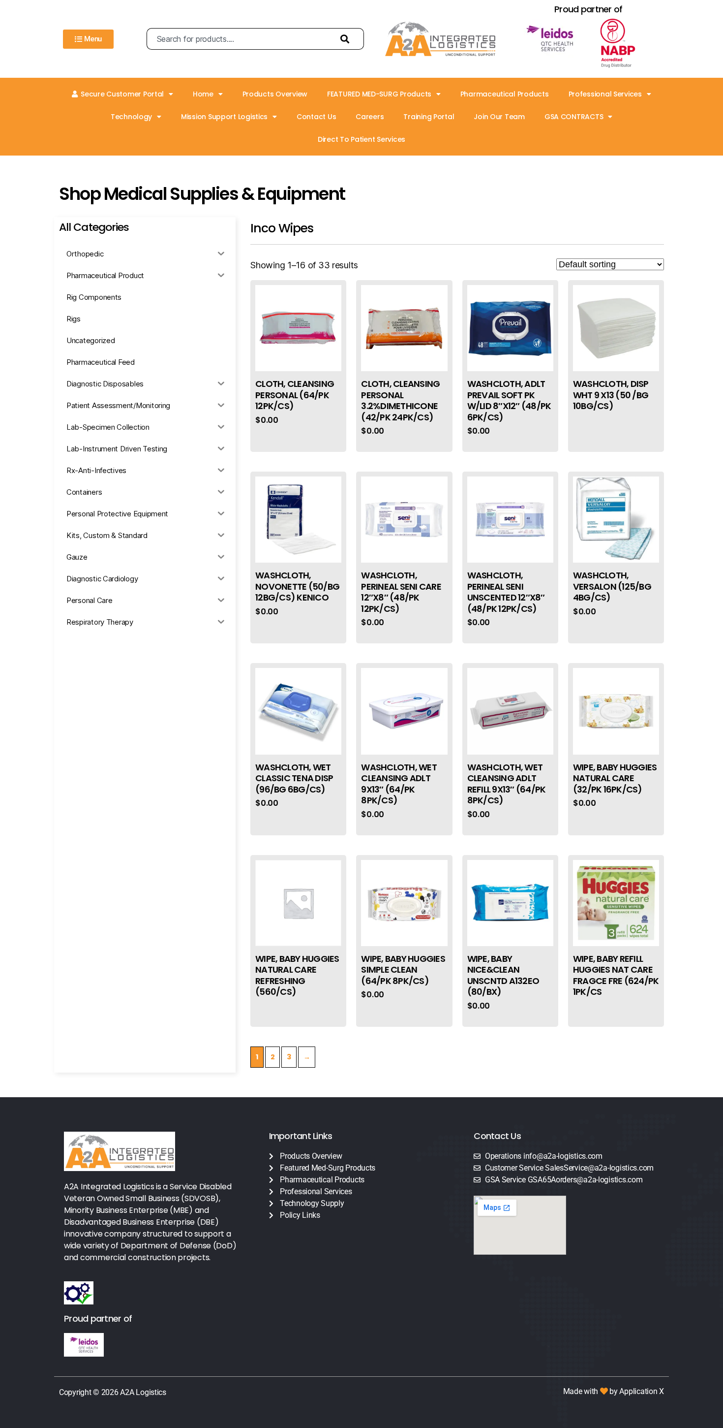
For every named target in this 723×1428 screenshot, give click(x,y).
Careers (370, 117)
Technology (131, 117)
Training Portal (428, 117)
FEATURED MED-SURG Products (379, 94)
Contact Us (316, 117)
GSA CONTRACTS (573, 117)
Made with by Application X (613, 1391)
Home (203, 94)
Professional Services (605, 94)
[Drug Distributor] (626, 43)
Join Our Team (499, 117)
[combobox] (239, 39)
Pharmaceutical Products (504, 94)
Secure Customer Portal (122, 94)
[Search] (347, 39)
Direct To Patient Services (361, 139)
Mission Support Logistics (224, 117)
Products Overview (274, 94)
